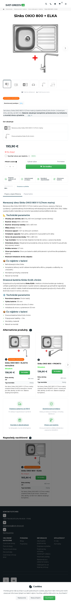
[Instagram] (6, 580)
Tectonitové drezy (9, 549)
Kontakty (57, 544)
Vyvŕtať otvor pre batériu (18, 156)
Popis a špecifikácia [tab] (12, 194)
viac (29, 115)
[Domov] (15, 5)
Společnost (59, 538)
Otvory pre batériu (60, 179)
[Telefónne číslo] (50, 4)
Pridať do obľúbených (29, 92)
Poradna (24, 538)
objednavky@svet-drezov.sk (13, 526)
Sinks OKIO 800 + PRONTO (49, 364)
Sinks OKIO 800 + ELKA (31, 471)
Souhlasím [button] (49, 598)
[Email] (55, 4)
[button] (65, 48)
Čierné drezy (7, 546)
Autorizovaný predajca (28, 179)
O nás (56, 541)
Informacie (42, 538)
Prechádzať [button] (61, 161)
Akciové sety (9, 9)
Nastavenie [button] (22, 598)
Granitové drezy (9, 543)
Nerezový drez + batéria (20, 9)
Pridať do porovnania (43, 92)
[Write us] (4, 529)
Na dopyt (11, 152)
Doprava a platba (23, 186)
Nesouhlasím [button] (35, 598)
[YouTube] (14, 580)
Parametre (28, 194)
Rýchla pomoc (8, 533)
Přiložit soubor (10, 162)
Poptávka (23, 544)
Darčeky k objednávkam (45, 179)
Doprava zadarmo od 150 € (12, 179)
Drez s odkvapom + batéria (35, 9)
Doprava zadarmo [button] (11, 98)
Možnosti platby (43, 557)
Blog (22, 541)
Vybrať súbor (32, 162)
